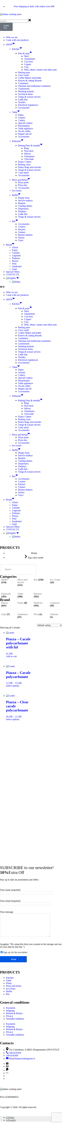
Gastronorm (23, 88)
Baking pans (24, 72)
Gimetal (16, 253)
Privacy (9, 1016)
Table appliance (25, 128)
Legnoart (16, 255)
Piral (14, 263)
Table (14, 112)
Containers (23, 83)
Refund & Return (14, 1013)
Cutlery (21, 120)
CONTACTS (12, 274)
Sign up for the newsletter (15, 952)
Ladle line (23, 99)
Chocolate (29, 159)
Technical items (25, 94)
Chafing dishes (25, 206)
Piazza (15, 261)
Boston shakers (25, 235)
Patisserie (16, 141)
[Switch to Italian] (37, 281)
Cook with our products (17, 40)
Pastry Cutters (24, 161)
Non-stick (28, 151)
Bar (13, 221)
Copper (27, 64)
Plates (21, 115)
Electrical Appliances (28, 105)
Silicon (27, 153)
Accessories (23, 107)
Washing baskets (26, 91)
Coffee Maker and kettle (29, 78)
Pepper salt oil (24, 134)
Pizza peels (23, 182)
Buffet (15, 195)
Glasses (21, 117)
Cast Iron (28, 61)
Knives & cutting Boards (30, 80)
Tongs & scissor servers (29, 97)
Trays (20, 240)
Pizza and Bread (20, 179)
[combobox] (14, 21)
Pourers (21, 229)
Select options (12, 685)
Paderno (16, 258)
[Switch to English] (11, 1120)
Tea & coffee (24, 131)
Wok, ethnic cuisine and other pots (40, 69)
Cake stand (23, 172)
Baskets (21, 203)
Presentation (24, 125)
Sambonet (17, 266)
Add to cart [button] (11, 656)
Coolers (21, 226)
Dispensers (23, 208)
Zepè (14, 269)
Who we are (12, 37)
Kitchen (16, 49)
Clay (26, 67)
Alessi (15, 247)
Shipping (10, 1010)
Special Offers (13, 271)
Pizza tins (22, 185)
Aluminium (29, 59)
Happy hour (23, 198)
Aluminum (29, 156)
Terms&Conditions (15, 1018)
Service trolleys (25, 200)
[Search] (31, 569)
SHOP (9, 44)
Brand (9, 244)
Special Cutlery (25, 123)
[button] (31, 287)
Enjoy (15, 250)
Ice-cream (16, 190)
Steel (26, 56)
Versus (21, 237)
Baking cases (24, 164)
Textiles (21, 102)
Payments (10, 1008)
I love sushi (23, 75)
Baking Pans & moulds (29, 145)
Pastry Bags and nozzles (29, 167)
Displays (22, 211)
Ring (26, 148)
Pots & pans (23, 53)
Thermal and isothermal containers (34, 86)
